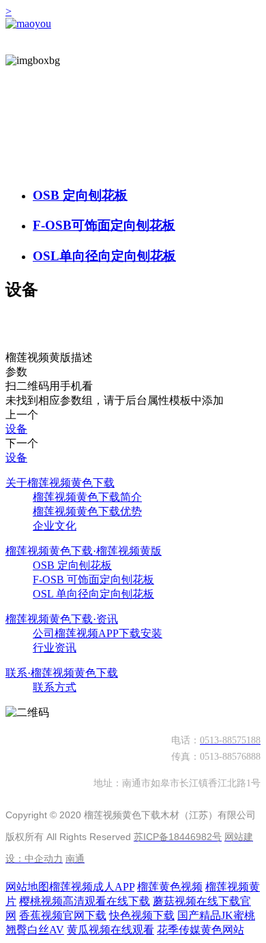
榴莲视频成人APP (91, 887)
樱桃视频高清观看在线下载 (84, 901)
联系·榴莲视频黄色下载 (61, 673)
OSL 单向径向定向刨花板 (93, 594)
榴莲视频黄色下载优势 (87, 511)
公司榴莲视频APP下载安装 (97, 633)
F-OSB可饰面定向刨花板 (104, 225)
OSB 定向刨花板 (80, 195)
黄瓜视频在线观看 (110, 930)
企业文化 (54, 525)
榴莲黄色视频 (170, 887)
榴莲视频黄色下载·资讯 (61, 619)
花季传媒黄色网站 (200, 930)
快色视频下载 (142, 915)
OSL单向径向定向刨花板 (104, 256)
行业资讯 (54, 647)
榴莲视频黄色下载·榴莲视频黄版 (83, 551)
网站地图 (27, 887)
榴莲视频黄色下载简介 (87, 497)
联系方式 (54, 687)
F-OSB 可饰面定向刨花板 (93, 579)
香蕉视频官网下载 (62, 915)
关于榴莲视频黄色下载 (60, 483)
